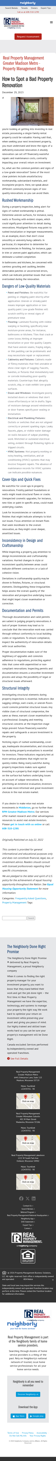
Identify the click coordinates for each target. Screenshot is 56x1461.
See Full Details (19, 1058)
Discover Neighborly (26, 1394)
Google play (38, 1416)
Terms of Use (13, 1433)
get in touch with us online (26, 824)
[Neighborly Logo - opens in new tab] (31, 1325)
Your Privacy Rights (38, 1435)
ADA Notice (28, 1279)
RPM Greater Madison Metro (18, 811)
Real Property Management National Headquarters (27, 1215)
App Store (19, 1416)
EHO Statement (27, 1222)
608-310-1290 (32, 12)
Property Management (14, 902)
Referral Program (27, 1212)
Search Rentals (11, 8)
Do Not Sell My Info (18, 1435)
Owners (34, 8)
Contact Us (27, 1206)
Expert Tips (46, 8)
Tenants (24, 8)
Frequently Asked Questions (30, 898)
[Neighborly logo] (28, 3)
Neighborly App (27, 1218)
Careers (27, 1228)
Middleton (25, 807)
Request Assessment (28, 36)
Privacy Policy (28, 1433)
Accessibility (42, 1433)
